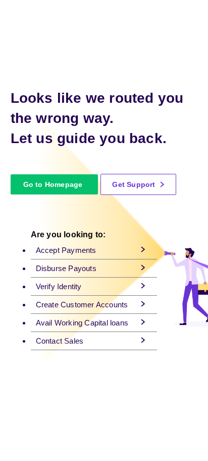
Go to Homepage (53, 184)
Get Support (134, 184)
